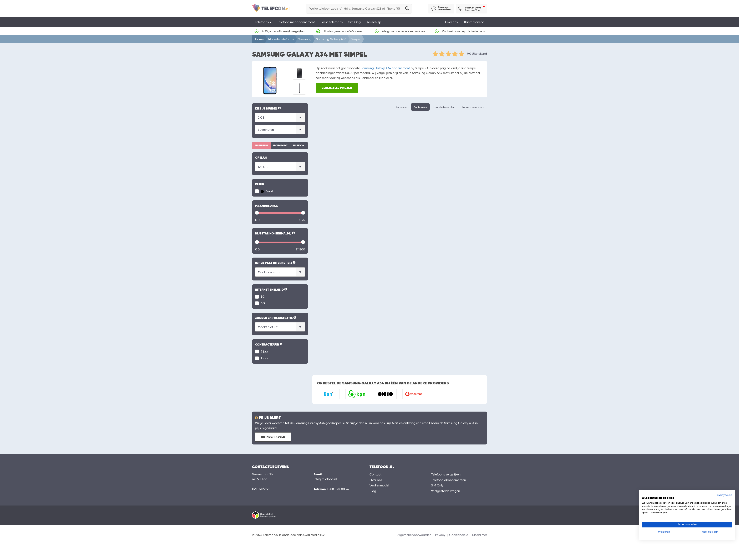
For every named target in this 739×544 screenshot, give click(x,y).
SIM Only (437, 485)
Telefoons (262, 22)
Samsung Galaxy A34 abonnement (385, 68)
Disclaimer (479, 535)
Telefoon (298, 145)
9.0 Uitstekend (477, 53)
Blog (373, 491)
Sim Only (354, 22)
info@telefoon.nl (325, 479)
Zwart (269, 191)
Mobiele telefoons (281, 39)
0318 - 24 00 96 (338, 489)
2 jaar (265, 351)
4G (263, 303)
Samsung (304, 39)
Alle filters (261, 145)
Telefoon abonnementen (448, 480)
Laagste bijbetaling (444, 106)
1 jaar (264, 358)
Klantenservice (473, 22)
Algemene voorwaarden (414, 535)
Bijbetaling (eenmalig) (275, 233)
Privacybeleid (724, 495)
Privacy (440, 535)
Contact (375, 474)
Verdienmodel (379, 485)
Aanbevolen (420, 106)
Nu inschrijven (273, 437)
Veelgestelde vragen (445, 491)
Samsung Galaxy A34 (331, 39)
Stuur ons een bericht (444, 8)
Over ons (451, 22)
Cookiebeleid (458, 535)
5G (263, 296)
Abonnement (280, 145)
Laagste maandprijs (473, 106)
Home (259, 39)
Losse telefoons (332, 22)
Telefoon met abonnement (296, 22)
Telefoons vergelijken (446, 474)
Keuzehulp (374, 22)
